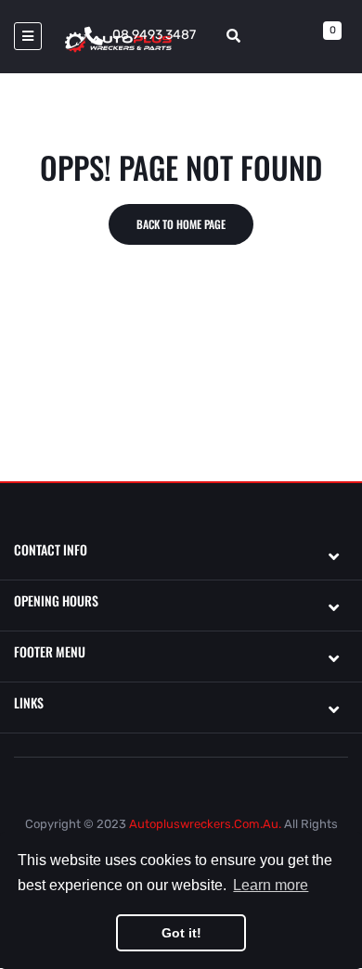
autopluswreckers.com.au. (205, 824)
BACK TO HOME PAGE (181, 224)
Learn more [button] (270, 885)
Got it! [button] (181, 932)
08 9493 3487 (154, 35)
